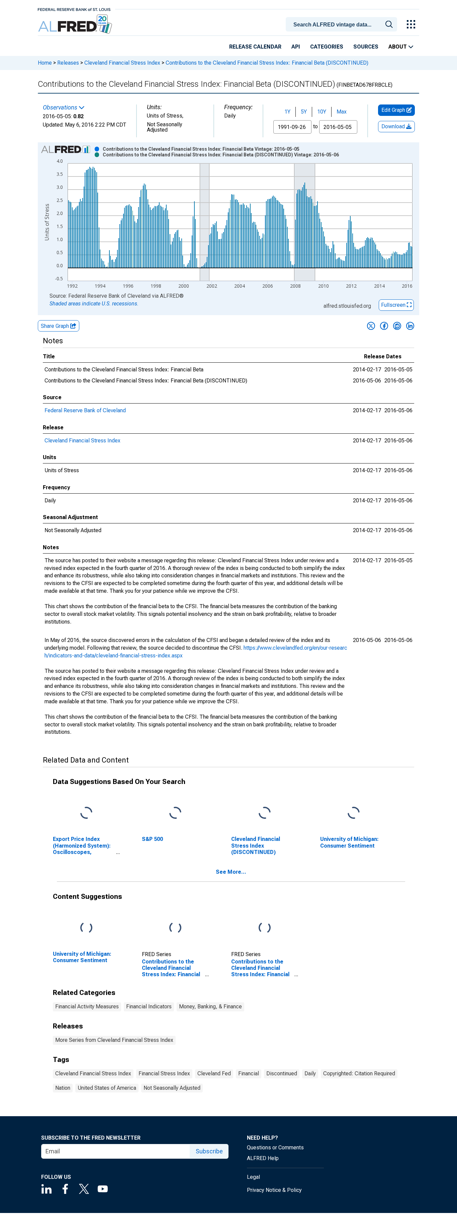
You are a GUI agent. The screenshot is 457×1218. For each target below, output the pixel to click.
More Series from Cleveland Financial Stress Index (114, 1040)
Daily (310, 1073)
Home (45, 63)
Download (393, 126)
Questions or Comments (275, 1147)
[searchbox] (342, 24)
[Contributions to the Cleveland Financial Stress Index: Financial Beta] (175, 928)
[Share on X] (371, 326)
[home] (76, 24)
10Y (321, 112)
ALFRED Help (263, 1158)
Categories (326, 47)
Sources (365, 47)
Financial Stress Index (164, 1073)
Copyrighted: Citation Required (359, 1073)
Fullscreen (394, 305)
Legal (253, 1177)
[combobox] (342, 23)
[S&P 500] (175, 813)
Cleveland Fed (214, 1073)
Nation (62, 1088)
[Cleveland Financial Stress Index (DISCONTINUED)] (264, 813)
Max (342, 112)
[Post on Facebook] (384, 326)
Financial (248, 1073)
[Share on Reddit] (397, 326)
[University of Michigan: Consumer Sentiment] (353, 813)
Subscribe (209, 1151)
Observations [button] (61, 107)
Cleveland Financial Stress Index (122, 63)
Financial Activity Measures (87, 1006)
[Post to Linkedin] (410, 326)
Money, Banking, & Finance (210, 1006)
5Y (304, 112)
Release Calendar (255, 47)
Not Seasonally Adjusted (172, 1088)
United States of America (107, 1088)
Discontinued (281, 1073)
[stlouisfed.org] (74, 9)
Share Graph (55, 326)
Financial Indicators (149, 1006)
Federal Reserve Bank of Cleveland (85, 410)
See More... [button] (231, 872)
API (295, 47)
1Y (287, 112)
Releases (68, 63)
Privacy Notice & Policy (274, 1190)
